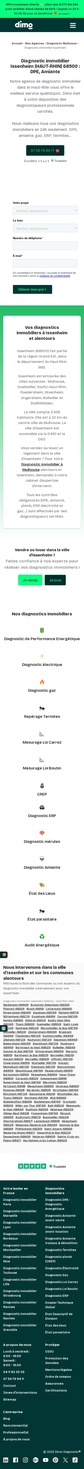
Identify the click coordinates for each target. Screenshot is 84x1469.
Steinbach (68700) (43, 1066)
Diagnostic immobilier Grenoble (20, 1327)
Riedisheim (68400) (15, 1004)
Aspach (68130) (13, 1059)
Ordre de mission (58, 1377)
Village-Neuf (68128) (16, 1113)
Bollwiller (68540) (64, 1047)
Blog (6, 1419)
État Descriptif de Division (59, 1316)
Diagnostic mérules (42, 841)
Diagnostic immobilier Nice (20, 1259)
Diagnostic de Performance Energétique (42, 638)
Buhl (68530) (56, 1105)
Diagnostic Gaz (56, 1275)
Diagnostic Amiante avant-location (60, 1229)
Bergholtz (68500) (39, 1090)
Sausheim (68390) (44, 1012)
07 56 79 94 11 (13, 1379)
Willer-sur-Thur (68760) (30, 1105)
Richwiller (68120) (14, 1032)
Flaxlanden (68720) (28, 1035)
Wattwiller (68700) (44, 1063)
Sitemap (9, 1399)
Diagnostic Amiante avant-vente (60, 1218)
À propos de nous (16, 1439)
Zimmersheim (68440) (42, 1032)
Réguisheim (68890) (44, 1074)
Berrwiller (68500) (37, 1059)
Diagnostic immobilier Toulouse (20, 1270)
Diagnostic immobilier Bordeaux (20, 1236)
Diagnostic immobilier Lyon (20, 1225)
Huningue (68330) (27, 1028)
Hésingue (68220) (61, 1109)
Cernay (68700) (67, 1016)
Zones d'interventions (20, 1393)
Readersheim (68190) (59, 1070)
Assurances (54, 1383)
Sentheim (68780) (36, 1097)
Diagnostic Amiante (42, 867)
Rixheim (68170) (69, 1012)
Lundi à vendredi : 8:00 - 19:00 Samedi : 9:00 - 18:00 (16, 1358)
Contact (9, 1386)
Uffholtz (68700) (62, 1059)
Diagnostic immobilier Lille (20, 1282)
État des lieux (55, 1325)
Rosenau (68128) (14, 1090)
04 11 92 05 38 (14, 1372)
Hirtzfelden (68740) (65, 1090)
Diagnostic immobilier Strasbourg (20, 1293)
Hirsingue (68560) (67, 1086)
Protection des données (56, 1361)
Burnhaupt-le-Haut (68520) (33, 1047)
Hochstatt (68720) (39, 1039)
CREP (42, 794)
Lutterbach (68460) (59, 1008)
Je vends (30, 580)
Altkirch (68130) (35, 1020)
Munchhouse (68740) (29, 1070)
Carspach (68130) (27, 1078)
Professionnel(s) (15, 1432)
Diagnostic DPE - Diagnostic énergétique (57, 1204)
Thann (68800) (25, 1024)
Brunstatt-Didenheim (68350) (50, 1004)
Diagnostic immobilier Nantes (20, 1316)
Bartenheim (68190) (16, 1074)
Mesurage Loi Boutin (42, 768)
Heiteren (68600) (44, 1136)
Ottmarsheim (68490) (49, 1051)
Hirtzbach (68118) (14, 1086)
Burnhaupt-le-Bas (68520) (31, 1055)
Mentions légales (58, 1370)
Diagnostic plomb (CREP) (58, 1259)
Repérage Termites (42, 716)
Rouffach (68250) (37, 1109)
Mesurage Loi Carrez (42, 742)
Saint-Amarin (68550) (58, 1128)
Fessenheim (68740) (44, 1113)
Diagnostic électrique (42, 664)
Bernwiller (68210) (62, 1055)
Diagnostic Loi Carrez (61, 1282)
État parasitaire (42, 919)
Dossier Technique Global (59, 1305)
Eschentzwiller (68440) (58, 1035)
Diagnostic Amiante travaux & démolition (61, 1241)
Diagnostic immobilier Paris (20, 1202)
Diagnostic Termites (60, 1250)
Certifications (56, 1390)
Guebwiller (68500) (49, 1024)
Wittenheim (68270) (16, 1016)
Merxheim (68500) (55, 1082)
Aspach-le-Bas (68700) (18, 1051)
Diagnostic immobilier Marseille (20, 1213)
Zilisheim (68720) (14, 1039)
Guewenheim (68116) (53, 1078)
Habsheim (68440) (65, 1039)
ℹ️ (4, 1028)
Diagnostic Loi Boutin (61, 1289)
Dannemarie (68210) (42, 1094)
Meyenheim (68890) (40, 1086)
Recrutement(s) (15, 1425)
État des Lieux (42, 893)
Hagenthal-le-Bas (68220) (54, 1132)
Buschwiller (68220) (56, 1117)
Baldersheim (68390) (17, 1043)
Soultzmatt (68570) (28, 1117)
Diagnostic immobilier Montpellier (20, 1248)
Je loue (55, 580)
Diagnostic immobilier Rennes (20, 1305)
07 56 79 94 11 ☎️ (45, 150)
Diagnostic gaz (42, 690)
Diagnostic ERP (42, 815)
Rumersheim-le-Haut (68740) (22, 1082)
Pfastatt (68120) (13, 1008)
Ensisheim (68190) (43, 1016)
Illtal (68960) (58, 1097)
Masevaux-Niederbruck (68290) (36, 1125)
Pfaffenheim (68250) (28, 1128)
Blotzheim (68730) (15, 1094)
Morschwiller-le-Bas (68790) (59, 1028)
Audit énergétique (42, 945)
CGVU (49, 1351)
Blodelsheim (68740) (47, 1101)
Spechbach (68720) (45, 1043)
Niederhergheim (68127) (19, 1132)
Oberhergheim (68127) (18, 1121)
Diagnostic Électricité (62, 1268)
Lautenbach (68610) (47, 1121)
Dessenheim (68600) (16, 1136)
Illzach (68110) (35, 1008)
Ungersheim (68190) (16, 1063)
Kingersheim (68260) (17, 1012)
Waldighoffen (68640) (17, 1101)
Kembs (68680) (13, 1020)
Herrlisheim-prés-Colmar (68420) (45, 1140)
